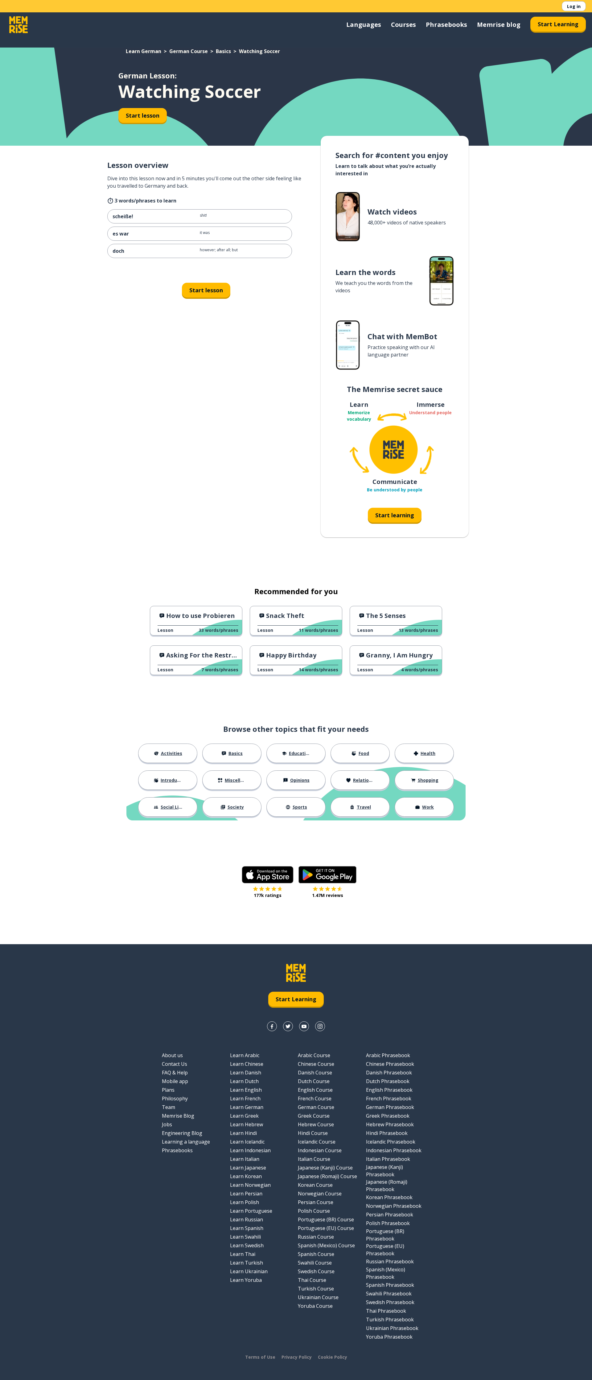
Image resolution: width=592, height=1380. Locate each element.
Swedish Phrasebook (390, 1302)
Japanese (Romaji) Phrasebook (386, 1185)
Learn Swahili (245, 1236)
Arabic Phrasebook (388, 1055)
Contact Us (174, 1064)
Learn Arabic (244, 1055)
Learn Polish (244, 1202)
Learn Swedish (247, 1245)
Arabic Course (314, 1055)
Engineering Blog (182, 1133)
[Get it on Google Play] (327, 874)
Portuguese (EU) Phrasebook (385, 1250)
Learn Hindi (243, 1133)
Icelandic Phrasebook (390, 1141)
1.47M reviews (327, 895)
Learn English (246, 1089)
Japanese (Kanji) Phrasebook (384, 1171)
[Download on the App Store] (268, 874)
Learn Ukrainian (249, 1271)
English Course (315, 1089)
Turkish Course (316, 1288)
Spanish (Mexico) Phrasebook (385, 1273)
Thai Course (312, 1280)
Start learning (394, 515)
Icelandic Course (316, 1141)
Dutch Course (314, 1081)
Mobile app (175, 1081)
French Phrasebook (388, 1098)
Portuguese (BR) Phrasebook (385, 1235)
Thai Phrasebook (386, 1310)
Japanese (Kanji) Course (325, 1167)
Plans (168, 1089)
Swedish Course (316, 1271)
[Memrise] (18, 24)
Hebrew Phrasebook (390, 1124)
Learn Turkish (246, 1262)
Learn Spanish (246, 1228)
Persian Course (315, 1202)
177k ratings (268, 895)
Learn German (143, 51)
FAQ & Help (175, 1072)
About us (172, 1055)
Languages (363, 24)
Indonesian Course (320, 1150)
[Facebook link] (272, 1026)
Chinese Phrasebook (390, 1064)
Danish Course (315, 1072)
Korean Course (315, 1185)
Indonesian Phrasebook (393, 1150)
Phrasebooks (446, 24)
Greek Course (314, 1115)
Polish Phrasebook (388, 1223)
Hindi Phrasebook (387, 1133)
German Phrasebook (390, 1107)
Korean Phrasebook (389, 1197)
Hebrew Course (316, 1124)
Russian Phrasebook (390, 1261)
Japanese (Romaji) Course (327, 1176)
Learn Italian (244, 1159)
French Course (314, 1098)
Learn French (245, 1098)
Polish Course (314, 1210)
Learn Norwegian (250, 1185)
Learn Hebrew (246, 1124)
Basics (223, 51)
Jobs (167, 1124)
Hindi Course (313, 1133)
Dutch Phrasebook (387, 1081)
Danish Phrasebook (389, 1072)
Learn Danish (245, 1072)
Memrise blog (498, 24)
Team (168, 1107)
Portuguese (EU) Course (326, 1228)
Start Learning (558, 24)
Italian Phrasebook (388, 1159)
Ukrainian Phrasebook (392, 1328)
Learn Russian (246, 1219)
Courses (403, 24)
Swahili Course (315, 1262)
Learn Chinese (246, 1064)
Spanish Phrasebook (390, 1285)
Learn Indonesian (250, 1150)
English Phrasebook (389, 1089)
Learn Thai (242, 1254)
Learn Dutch (244, 1081)
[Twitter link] (288, 1026)
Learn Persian (246, 1193)
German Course (188, 51)
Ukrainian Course (318, 1297)
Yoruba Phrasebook (389, 1336)
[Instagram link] (320, 1026)
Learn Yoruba (246, 1280)
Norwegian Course (320, 1193)
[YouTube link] (304, 1026)
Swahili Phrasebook (389, 1293)
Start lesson (142, 115)
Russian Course (316, 1236)
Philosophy (175, 1098)
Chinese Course (316, 1064)
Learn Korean (246, 1176)
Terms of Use (260, 1357)
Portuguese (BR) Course (326, 1219)
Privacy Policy (297, 1357)
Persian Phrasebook (389, 1214)
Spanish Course (316, 1254)
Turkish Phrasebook (390, 1319)
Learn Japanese (248, 1167)
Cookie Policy (332, 1357)
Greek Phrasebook (387, 1115)
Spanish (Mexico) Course (326, 1245)
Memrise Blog (178, 1115)
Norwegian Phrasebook (393, 1206)
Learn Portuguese (251, 1210)
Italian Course (314, 1159)
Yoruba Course (315, 1306)
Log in (574, 6)
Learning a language (186, 1141)
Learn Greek (244, 1115)
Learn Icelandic (247, 1141)
